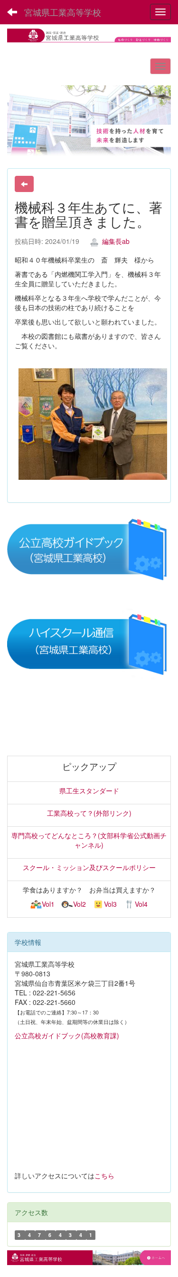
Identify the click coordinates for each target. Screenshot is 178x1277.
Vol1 (48, 904)
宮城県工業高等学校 (62, 12)
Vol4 (141, 904)
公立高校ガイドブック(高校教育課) (67, 1035)
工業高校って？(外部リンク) (89, 813)
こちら (104, 1175)
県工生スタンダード (89, 790)
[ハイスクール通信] (89, 644)
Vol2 (79, 904)
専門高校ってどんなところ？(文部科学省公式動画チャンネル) (89, 840)
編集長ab (115, 241)
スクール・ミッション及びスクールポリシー (89, 867)
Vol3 (110, 904)
